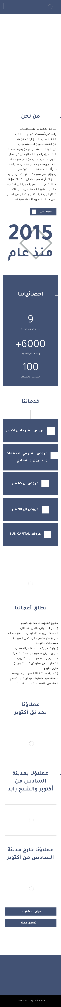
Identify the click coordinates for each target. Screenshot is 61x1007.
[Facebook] (40, 979)
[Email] (21, 979)
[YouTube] (27, 979)
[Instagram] (33, 979)
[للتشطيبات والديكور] (50, 6)
